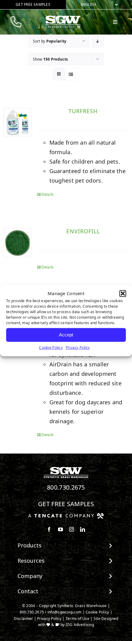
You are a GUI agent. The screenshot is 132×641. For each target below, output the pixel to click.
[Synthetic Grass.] (66, 515)
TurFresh (83, 111)
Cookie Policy (51, 347)
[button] (123, 294)
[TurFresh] (17, 122)
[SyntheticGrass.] (63, 17)
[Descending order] (98, 41)
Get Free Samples (66, 504)
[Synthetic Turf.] (66, 468)
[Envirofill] (17, 242)
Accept (66, 334)
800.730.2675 (66, 487)
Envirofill (83, 231)
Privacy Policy (78, 347)
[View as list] (71, 74)
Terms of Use (77, 618)
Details (47, 194)
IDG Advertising (80, 624)
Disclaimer (23, 618)
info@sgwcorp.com (64, 612)
